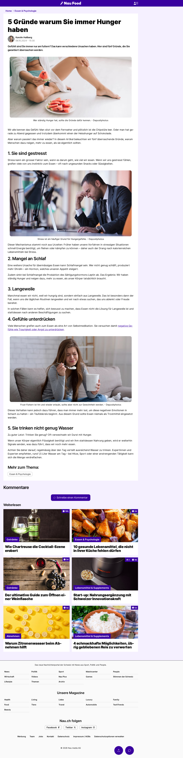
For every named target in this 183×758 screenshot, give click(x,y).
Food (6, 704)
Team (32, 736)
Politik (34, 671)
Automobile (91, 704)
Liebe (61, 699)
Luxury (89, 699)
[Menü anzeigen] (136, 3)
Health (7, 699)
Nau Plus (63, 676)
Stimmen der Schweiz (123, 676)
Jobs (40, 736)
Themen (35, 681)
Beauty (7, 709)
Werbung (21, 736)
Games (89, 676)
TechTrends (118, 704)
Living (34, 699)
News (6, 671)
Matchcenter (92, 671)
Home (9, 10)
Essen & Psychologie (25, 10)
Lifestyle (8, 681)
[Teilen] (118, 750)
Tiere (33, 704)
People (116, 671)
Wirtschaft (9, 676)
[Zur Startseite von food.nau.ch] (70, 3)
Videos (34, 676)
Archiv (62, 681)
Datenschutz (63, 736)
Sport (61, 671)
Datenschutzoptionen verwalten (109, 736)
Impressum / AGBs (81, 736)
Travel (61, 704)
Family (116, 699)
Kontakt (50, 736)
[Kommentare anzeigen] (129, 750)
